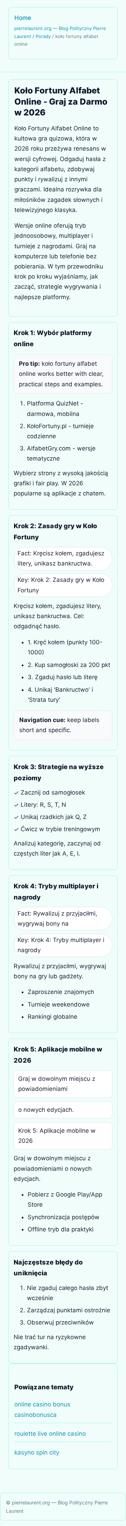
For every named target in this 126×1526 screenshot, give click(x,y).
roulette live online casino (50, 1433)
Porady (43, 36)
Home (22, 17)
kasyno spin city (36, 1452)
